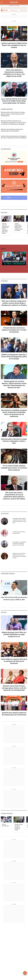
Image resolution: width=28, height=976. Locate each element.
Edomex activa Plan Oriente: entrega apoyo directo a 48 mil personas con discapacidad (13, 114)
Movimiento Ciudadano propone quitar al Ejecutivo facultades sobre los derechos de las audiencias (14, 413)
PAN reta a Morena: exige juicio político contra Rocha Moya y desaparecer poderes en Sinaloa (14, 303)
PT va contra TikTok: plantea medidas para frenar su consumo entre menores (14, 468)
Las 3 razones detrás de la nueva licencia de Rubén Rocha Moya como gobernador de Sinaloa (14, 101)
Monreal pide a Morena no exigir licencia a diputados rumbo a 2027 (14, 441)
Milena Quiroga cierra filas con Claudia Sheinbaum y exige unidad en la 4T (14, 634)
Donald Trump (14, 10)
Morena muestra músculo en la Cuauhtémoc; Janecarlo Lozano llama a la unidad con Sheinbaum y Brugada (13, 122)
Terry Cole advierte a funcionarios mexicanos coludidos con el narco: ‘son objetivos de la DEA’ (14, 73)
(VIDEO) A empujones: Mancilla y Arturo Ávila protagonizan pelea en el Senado (14, 356)
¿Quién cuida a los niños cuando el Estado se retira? (19, 827)
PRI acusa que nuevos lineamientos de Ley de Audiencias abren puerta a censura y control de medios (14, 495)
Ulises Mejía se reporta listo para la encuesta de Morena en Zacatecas (14, 661)
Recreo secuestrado (5, 825)
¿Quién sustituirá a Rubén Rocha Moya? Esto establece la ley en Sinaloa (14, 45)
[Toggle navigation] (2, 2)
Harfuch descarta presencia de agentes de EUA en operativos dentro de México (14, 137)
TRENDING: (5, 10)
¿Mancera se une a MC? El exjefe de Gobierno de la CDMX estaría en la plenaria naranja (19, 556)
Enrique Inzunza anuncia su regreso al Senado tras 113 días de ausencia (14, 330)
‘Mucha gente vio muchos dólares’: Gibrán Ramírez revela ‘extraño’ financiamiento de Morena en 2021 (14, 384)
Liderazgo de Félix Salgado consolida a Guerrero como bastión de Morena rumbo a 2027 (19, 521)
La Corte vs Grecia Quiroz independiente (19, 532)
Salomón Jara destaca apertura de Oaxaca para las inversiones (12, 130)
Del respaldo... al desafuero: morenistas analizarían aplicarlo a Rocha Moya (19, 543)
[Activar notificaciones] (25, 973)
